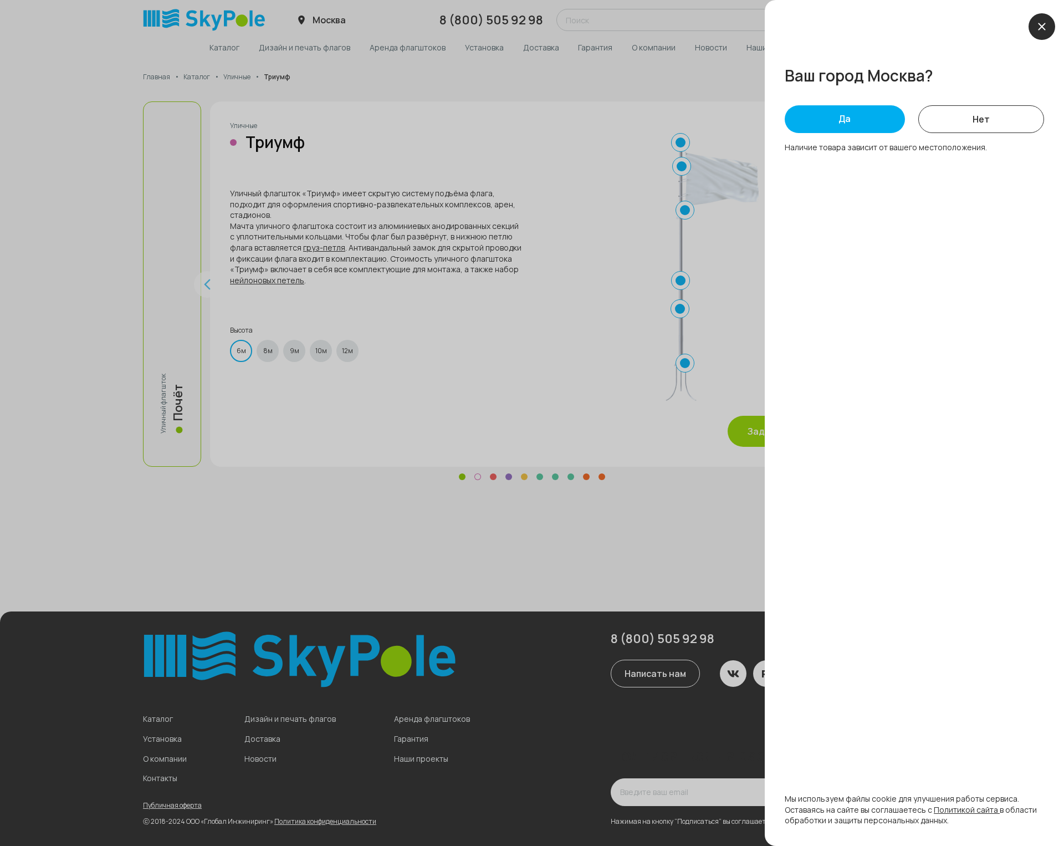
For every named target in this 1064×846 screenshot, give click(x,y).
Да (844, 119)
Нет (981, 119)
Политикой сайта (967, 809)
